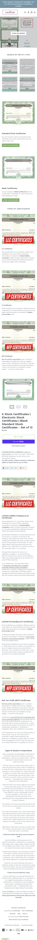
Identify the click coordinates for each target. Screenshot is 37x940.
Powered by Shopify (26, 925)
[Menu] (34, 12)
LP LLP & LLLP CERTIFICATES (18, 916)
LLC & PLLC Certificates (12, 911)
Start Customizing (10, 145)
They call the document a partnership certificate (18, 637)
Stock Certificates (8, 891)
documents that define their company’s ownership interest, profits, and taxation (15, 566)
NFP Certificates (27, 911)
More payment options (18, 445)
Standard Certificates (18, 908)
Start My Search (18, 33)
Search (25, 913)
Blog (19, 913)
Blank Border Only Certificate (18, 919)
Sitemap (12, 913)
